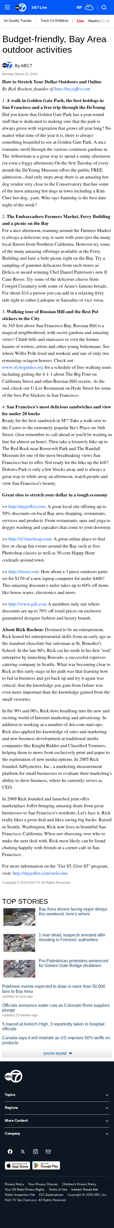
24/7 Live (39, 7)
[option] (22, 21)
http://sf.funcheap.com (29, 538)
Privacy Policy (14, 1184)
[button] (7, 7)
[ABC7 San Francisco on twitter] (22, 1152)
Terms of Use (58, 1189)
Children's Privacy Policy (79, 1184)
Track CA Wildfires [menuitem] (54, 21)
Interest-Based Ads (84, 1189)
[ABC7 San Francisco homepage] (20, 7)
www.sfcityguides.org (22, 367)
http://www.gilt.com (27, 604)
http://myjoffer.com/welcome (40, 873)
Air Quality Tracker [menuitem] (18, 21)
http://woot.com (23, 571)
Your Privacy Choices (43, 1184)
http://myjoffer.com (72, 88)
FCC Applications (51, 1194)
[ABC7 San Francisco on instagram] (35, 1152)
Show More (55, 1053)
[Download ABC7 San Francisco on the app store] (17, 1165)
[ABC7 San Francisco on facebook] (10, 1152)
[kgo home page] (13, 1076)
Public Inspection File (20, 1194)
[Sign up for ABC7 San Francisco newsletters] (48, 1152)
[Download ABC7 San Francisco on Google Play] (46, 1165)
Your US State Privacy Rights (25, 1189)
